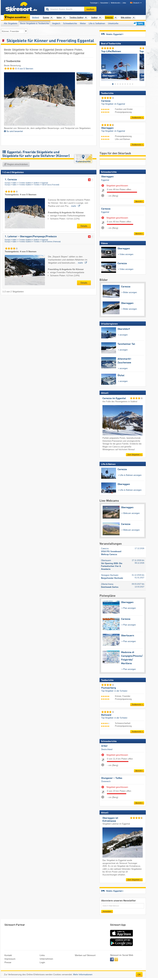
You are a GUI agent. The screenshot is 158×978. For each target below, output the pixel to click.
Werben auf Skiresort (85, 955)
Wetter (83, 23)
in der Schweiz (120, 691)
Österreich (105, 781)
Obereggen (107, 176)
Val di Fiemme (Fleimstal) (51, 241)
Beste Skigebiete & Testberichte (34, 23)
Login (42, 962)
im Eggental (119, 104)
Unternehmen (46, 959)
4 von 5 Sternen (25, 68)
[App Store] (121, 937)
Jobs (124, 3)
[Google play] (121, 945)
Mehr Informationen (82, 974)
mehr (74, 206)
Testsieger (94, 3)
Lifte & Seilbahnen (97, 23)
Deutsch (136, 3)
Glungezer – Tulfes (111, 778)
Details (84, 226)
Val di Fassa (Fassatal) (50, 185)
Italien (14, 183)
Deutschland (106, 749)
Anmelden (107, 911)
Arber (104, 746)
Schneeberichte (70, 23)
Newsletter (104, 3)
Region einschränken (17, 164)
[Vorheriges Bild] (103, 66)
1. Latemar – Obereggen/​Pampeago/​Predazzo (31, 236)
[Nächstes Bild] (142, 66)
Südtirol (36, 183)
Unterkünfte (113, 23)
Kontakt (8, 955)
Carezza (105, 209)
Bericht (138, 201)
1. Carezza (11, 179)
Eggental (44, 183)
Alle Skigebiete (10, 23)
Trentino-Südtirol (25, 183)
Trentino (36, 185)
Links (42, 955)
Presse (7, 962)
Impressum (9, 959)
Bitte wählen (126, 17)
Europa (7, 183)
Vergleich (56, 23)
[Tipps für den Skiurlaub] (138, 23)
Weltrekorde (115, 3)
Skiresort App (118, 925)
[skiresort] (21, 7)
